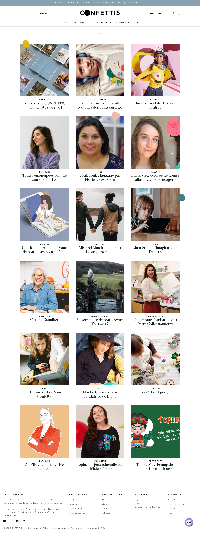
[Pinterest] (17, 521)
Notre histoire (175, 500)
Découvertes (103, 23)
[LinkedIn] (24, 521)
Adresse (106, 513)
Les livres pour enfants (80, 500)
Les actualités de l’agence (148, 507)
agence (45, 13)
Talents (64, 23)
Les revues (74, 504)
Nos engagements (177, 504)
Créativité (106, 508)
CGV (103, 528)
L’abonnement (76, 508)
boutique (156, 13)
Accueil (100, 34)
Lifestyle (106, 504)
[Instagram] (4, 521)
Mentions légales (32, 528)
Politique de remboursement (85, 528)
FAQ (170, 513)
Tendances (123, 23)
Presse (171, 508)
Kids (138, 23)
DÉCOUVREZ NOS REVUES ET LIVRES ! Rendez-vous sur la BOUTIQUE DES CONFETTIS (100, 3)
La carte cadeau (77, 513)
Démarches (82, 23)
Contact (172, 517)
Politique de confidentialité (56, 528)
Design (105, 500)
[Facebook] (11, 521)
